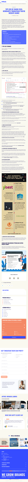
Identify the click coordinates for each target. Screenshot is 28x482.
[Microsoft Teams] (9, 285)
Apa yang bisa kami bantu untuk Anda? (6, 353)
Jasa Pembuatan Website (7, 309)
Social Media (5, 334)
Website (16, 331)
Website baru (4, 357)
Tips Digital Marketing (7, 3)
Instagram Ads (6, 315)
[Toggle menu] (26, 1)
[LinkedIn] (2, 285)
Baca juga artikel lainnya (7, 282)
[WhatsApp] (5, 285)
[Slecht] (10, 278)
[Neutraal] (14, 278)
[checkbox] (2, 331)
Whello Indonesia (2, 3)
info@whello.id (5, 453)
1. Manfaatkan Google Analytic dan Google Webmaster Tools (12, 34)
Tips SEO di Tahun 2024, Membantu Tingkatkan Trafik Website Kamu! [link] (18, 3)
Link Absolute (14, 423)
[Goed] (18, 278)
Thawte (11, 157)
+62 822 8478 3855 (6, 454)
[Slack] (7, 285)
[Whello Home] (3, 1)
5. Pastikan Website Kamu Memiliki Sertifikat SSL (9, 39)
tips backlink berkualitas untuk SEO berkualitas (13, 137)
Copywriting (5, 316)
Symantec (8, 157)
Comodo (5, 157)
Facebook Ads (6, 313)
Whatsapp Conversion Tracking (8, 299)
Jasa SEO (17, 357)
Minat (3, 329)
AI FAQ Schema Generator (7, 303)
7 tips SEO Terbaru (5, 33)
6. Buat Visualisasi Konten (7, 40)
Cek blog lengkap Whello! (5, 398)
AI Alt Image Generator (7, 302)
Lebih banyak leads (4, 354)
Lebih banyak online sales (19, 354)
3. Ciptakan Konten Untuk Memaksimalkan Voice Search (11, 36)
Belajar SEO (14, 7)
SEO (3, 331)
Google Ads (5, 312)
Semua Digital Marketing (18, 334)
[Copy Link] (12, 285)
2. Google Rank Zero (6, 35)
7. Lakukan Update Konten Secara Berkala (9, 41)
